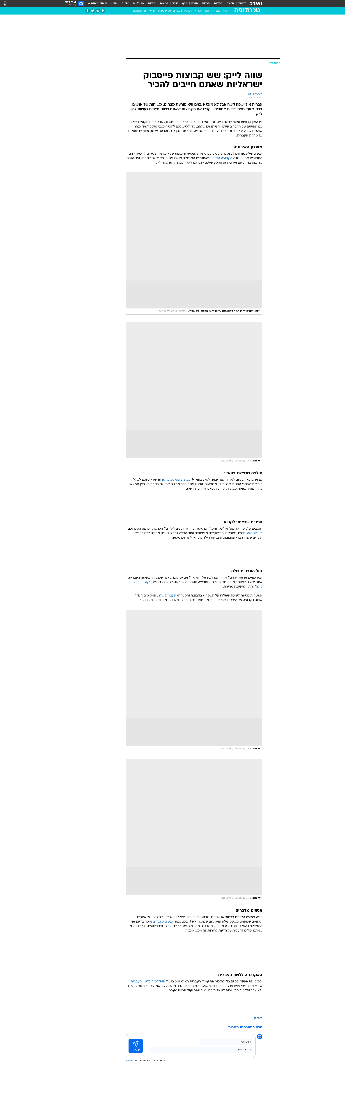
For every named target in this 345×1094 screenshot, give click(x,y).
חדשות (242, 3)
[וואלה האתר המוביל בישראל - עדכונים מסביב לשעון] (255, 3)
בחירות (218, 3)
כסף (184, 3)
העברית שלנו (167, 595)
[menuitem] (240, 4)
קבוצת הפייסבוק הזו (176, 480)
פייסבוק (258, 1018)
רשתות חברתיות (201, 11)
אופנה (125, 3)
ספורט (230, 3)
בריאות (164, 3)
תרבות (206, 3)
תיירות (152, 3)
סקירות (216, 11)
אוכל (175, 3)
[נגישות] (5, 3)
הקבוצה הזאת (222, 158)
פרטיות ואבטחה (181, 11)
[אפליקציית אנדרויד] (102, 10)
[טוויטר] (92, 10)
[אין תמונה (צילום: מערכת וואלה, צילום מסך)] (194, 393)
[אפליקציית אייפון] (97, 10)
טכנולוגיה (138, 3)
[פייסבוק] (87, 10)
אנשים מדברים (163, 921)
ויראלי (152, 11)
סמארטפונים (164, 11)
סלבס (194, 3)
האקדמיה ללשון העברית (148, 981)
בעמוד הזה (254, 533)
